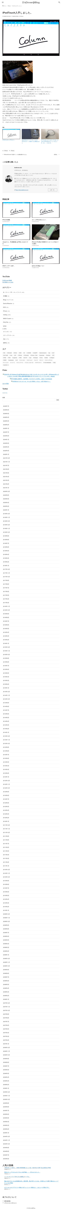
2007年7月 (6, 1021)
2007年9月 (6, 1014)
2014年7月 (6, 710)
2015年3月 (6, 680)
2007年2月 (6, 1040)
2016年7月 (6, 621)
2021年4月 (6, 476)
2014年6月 (6, 714)
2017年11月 (6, 573)
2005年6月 (6, 1114)
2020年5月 (6, 499)
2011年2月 (6, 862)
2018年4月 (6, 554)
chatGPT (35, 352)
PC (53, 355)
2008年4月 (6, 988)
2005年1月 (6, 1133)
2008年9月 (6, 969)
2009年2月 (6, 951)
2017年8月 (6, 584)
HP (15, 355)
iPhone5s (26, 355)
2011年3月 (6, 858)
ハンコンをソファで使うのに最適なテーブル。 (17, 1176)
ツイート (13, 362)
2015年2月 (6, 684)
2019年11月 (6, 517)
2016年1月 (6, 643)
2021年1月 (6, 488)
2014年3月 (6, 725)
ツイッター (6, 362)
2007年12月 (6, 1003)
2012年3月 (6, 814)
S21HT (25, 357)
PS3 (9, 357)
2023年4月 (6, 447)
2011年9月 (6, 836)
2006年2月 (6, 1084)
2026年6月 (6, 410)
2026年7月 (6, 406)
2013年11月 (6, 740)
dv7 (53, 352)
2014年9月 (6, 703)
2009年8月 (6, 929)
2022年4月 (6, 450)
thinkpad (36, 357)
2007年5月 (6, 1029)
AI (24, 352)
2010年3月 (6, 903)
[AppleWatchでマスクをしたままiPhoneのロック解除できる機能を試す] (31, 134)
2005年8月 (6, 1107)
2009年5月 (6, 940)
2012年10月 (6, 788)
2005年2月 (6, 1129)
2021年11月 (6, 462)
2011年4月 (6, 855)
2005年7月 (6, 1110)
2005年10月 (6, 1099)
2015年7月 (6, 665)
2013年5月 (6, 762)
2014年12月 (6, 691)
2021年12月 (6, 458)
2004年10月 (6, 1144)
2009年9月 (6, 925)
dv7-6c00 (6, 355)
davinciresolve (43, 352)
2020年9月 (6, 495)
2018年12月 (6, 525)
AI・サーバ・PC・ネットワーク (13, 292)
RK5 (20, 357)
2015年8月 (6, 662)
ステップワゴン (8, 335)
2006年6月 (6, 1070)
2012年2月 (6, 817)
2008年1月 (6, 999)
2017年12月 (6, 569)
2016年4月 (6, 632)
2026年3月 (6, 421)
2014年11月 (6, 695)
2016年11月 (6, 606)
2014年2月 (6, 728)
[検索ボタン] (59, 2)
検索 (3, 397)
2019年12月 (6, 513)
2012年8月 (6, 795)
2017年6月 (6, 591)
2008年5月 (6, 984)
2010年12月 (6, 869)
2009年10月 (6, 921)
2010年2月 (6, 906)
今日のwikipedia (47, 362)
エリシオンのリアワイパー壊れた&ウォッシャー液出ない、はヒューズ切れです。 (27, 1187)
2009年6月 (6, 936)
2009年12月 (6, 914)
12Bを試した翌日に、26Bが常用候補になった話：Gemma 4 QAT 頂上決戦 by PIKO (27, 1168)
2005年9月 (6, 1103)
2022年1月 (6, 454)
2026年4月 (6, 417)
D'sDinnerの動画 (7, 280)
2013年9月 (6, 747)
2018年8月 (6, 539)
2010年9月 (6, 880)
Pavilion (48, 355)
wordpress (11, 360)
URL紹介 (52, 357)
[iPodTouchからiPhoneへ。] (11, 134)
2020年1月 (6, 510)
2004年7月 (6, 1155)
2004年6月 (6, 1159)
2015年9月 (6, 658)
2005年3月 (6, 1125)
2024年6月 (6, 436)
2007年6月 (6, 1025)
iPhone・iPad (34, 355)
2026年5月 (6, 413)
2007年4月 (6, 1032)
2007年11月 (6, 1007)
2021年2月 (6, 484)
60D (20, 352)
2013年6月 (6, 758)
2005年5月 (6, 1118)
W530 (5, 360)
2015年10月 (6, 654)
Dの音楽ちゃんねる (7, 282)
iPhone (21, 16)
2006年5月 (6, 1073)
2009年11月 (6, 918)
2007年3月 (6, 1036)
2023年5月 (6, 443)
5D (4, 352)
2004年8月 (6, 1151)
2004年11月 (6, 1140)
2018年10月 (6, 532)
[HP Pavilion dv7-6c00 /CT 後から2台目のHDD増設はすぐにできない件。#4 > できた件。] (50, 134)
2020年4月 (6, 502)
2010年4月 (6, 899)
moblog (7, 315)
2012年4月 (6, 810)
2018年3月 (6, 558)
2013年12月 (6, 736)
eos (11, 355)
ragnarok (15, 357)
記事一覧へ (52, 190)
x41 (17, 360)
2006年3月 (6, 1081)
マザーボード (38, 362)
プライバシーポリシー (10, 1203)
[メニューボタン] (2, 2)
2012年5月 (6, 806)
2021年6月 (6, 469)
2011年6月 (6, 847)
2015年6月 (6, 669)
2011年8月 (6, 840)
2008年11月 (6, 962)
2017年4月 (6, 599)
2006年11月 (6, 1051)
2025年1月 (6, 428)
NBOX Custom (8, 318)
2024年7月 (6, 432)
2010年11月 (6, 873)
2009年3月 (6, 947)
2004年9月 (6, 1147)
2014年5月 (6, 717)
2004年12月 (6, 1136)
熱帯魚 (6, 343)
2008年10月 (6, 966)
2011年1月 (6, 866)
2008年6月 (6, 981)
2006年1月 (6, 1088)
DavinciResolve (8, 303)
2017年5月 (6, 595)
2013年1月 (6, 777)
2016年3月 (6, 636)
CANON (29, 352)
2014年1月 (6, 732)
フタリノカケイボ (29, 362)
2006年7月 (6, 1066)
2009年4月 (6, 944)
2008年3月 (6, 992)
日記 (6, 339)
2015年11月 (6, 651)
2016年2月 (6, 640)
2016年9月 (6, 614)
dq (49, 352)
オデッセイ (30, 360)
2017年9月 (6, 580)
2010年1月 (6, 910)
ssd (30, 357)
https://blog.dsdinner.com (22, 190)
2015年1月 (6, 688)
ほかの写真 (5, 383)
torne (41, 357)
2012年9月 (6, 792)
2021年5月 (6, 473)
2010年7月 (6, 888)
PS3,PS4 (7, 322)
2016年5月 (6, 628)
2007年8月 (6, 1018)
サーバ (41, 360)
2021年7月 (6, 465)
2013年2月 (6, 773)
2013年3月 (6, 769)
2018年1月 (6, 565)
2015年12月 (6, 647)
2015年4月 (6, 677)
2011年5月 (6, 851)
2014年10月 (6, 699)
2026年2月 (6, 425)
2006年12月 (6, 1047)
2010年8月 (6, 884)
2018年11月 (6, 528)
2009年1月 (6, 955)
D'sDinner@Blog (31, 2)
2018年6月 (6, 547)
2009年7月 (6, 932)
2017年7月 (6, 588)
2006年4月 (6, 1077)
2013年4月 (6, 766)
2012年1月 (6, 821)
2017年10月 (6, 576)
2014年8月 (6, 706)
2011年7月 (6, 843)
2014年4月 (6, 721)
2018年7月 (6, 543)
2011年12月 (6, 825)
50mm (15, 352)
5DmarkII (10, 352)
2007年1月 (6, 1044)
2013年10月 (6, 743)
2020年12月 (6, 491)
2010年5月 (6, 895)
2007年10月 (6, 1010)
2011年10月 (6, 832)
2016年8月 (6, 617)
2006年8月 (6, 1062)
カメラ (36, 360)
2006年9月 (6, 1058)
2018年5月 (6, 551)
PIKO (5, 357)
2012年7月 (6, 799)
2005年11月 (6, 1096)
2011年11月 (6, 829)
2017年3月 (6, 602)
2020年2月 (6, 506)
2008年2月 (6, 995)
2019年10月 (6, 521)
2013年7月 (6, 754)
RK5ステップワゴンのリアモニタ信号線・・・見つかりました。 (22, 1172)
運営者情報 (7, 1201)
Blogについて (8, 300)
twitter (5, 326)
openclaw (42, 355)
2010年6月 (6, 892)
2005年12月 (6, 1092)
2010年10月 (6, 877)
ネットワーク (20, 362)
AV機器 (6, 296)
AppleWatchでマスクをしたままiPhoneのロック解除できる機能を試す (30, 141)
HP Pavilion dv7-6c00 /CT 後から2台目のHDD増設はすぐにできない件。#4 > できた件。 (49, 141)
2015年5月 (6, 673)
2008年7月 (6, 977)
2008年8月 (6, 973)
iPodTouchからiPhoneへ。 (9, 140)
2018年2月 (6, 562)
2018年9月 (6, 536)
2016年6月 (6, 625)
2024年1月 (6, 439)
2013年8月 (6, 751)
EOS (5, 307)
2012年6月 (6, 803)
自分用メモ (6, 365)
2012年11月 (6, 784)
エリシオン (7, 331)
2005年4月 (6, 1121)
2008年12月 (6, 958)
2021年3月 (6, 480)
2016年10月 (6, 610)
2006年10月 (6, 1055)
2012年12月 (6, 780)
